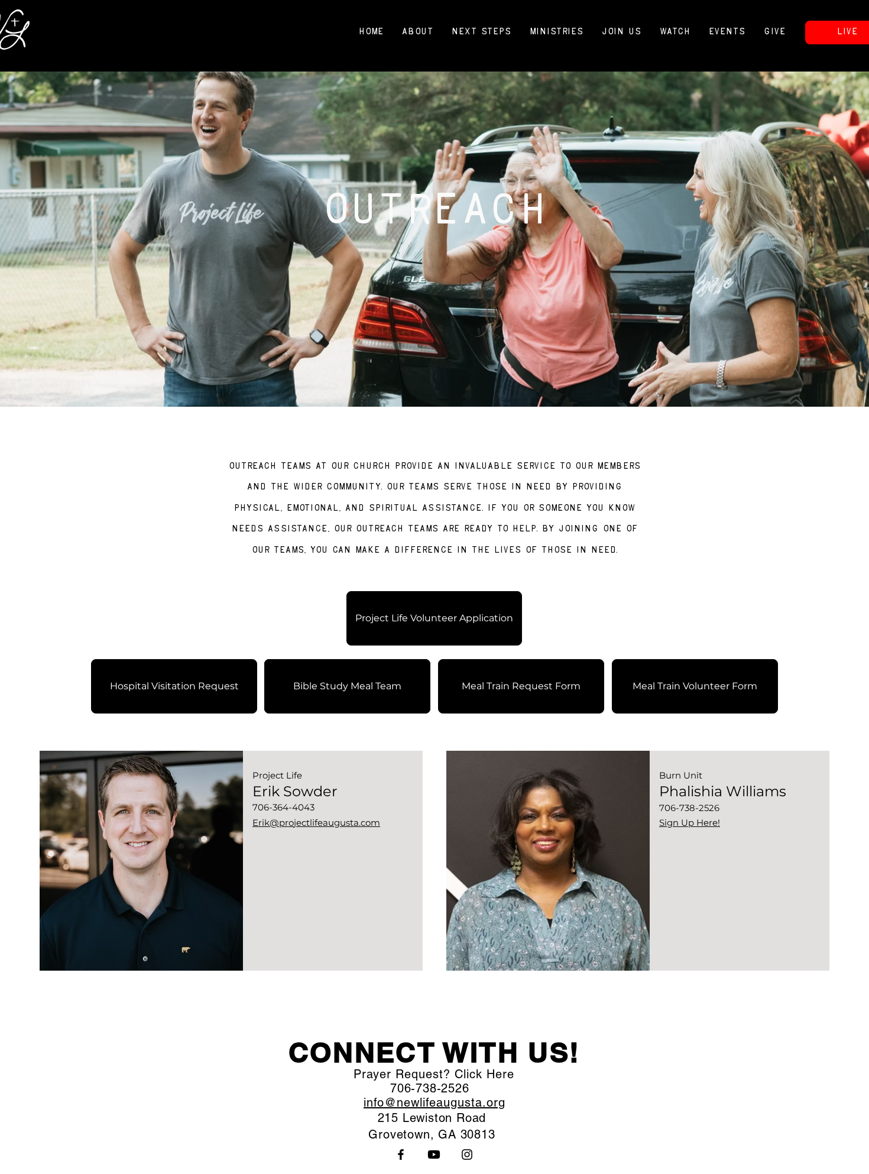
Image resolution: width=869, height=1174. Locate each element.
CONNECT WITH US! (434, 1052)
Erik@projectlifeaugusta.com (316, 822)
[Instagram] (467, 1154)
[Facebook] (401, 1154)
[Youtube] (434, 1154)
